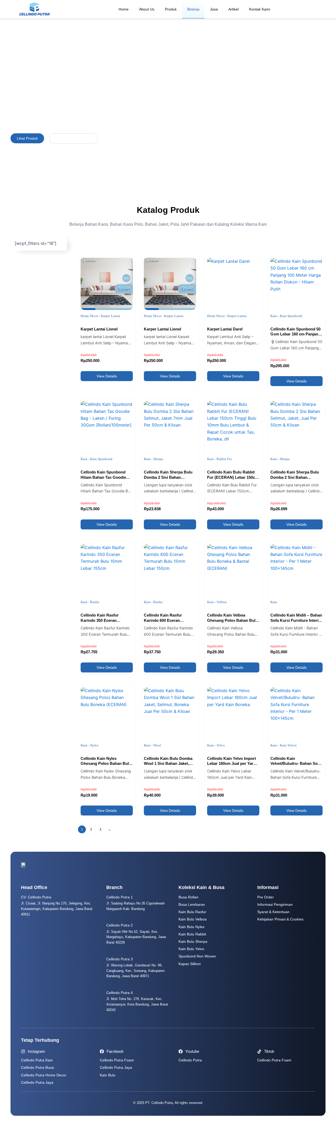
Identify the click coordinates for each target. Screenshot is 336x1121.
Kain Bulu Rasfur (192, 912)
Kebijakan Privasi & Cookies (280, 919)
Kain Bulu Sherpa (192, 941)
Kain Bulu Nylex (191, 927)
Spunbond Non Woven (197, 956)
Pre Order (265, 897)
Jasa (214, 9)
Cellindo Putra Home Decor (43, 1075)
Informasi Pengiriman (275, 904)
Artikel (233, 9)
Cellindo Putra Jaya (37, 1082)
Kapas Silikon (189, 964)
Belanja (193, 9)
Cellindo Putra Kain (37, 1060)
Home (124, 9)
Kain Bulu (108, 1075)
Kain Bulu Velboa (192, 919)
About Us (146, 9)
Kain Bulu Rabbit (192, 934)
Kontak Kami (259, 9)
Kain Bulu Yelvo (191, 949)
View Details (107, 376)
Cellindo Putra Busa (37, 1067)
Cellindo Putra (190, 1060)
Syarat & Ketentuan (273, 912)
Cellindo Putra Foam (117, 1060)
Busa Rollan (188, 897)
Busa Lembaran (191, 904)
